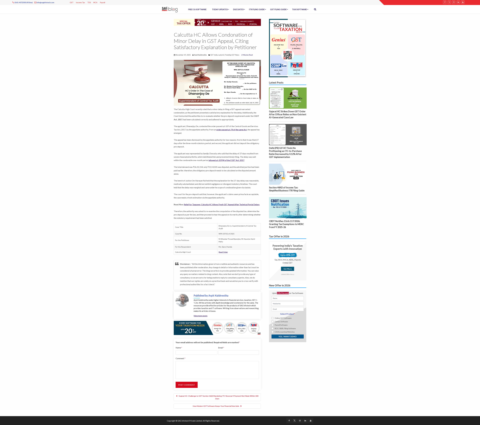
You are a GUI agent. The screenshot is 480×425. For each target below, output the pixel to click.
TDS (89, 2)
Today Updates (220, 9)
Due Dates (238, 9)
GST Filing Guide (278, 9)
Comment (180, 358)
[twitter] (449, 2)
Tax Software (299, 9)
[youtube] (462, 2)
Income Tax (80, 2)
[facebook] (444, 2)
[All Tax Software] (287, 48)
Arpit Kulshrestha (200, 55)
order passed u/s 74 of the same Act (231, 129)
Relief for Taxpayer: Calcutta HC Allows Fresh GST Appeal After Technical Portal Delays (222, 204)
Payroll (102, 2)
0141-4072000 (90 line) (23, 2)
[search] (315, 9)
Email (221, 347)
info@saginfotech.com (45, 2)
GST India (214, 55)
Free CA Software (197, 9)
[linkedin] (458, 2)
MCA (95, 2)
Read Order (223, 252)
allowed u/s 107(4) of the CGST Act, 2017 (226, 160)
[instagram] (453, 2)
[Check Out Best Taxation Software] (217, 327)
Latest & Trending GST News (228, 55)
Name (179, 347)
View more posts (200, 316)
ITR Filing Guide (257, 9)
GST (71, 2)
